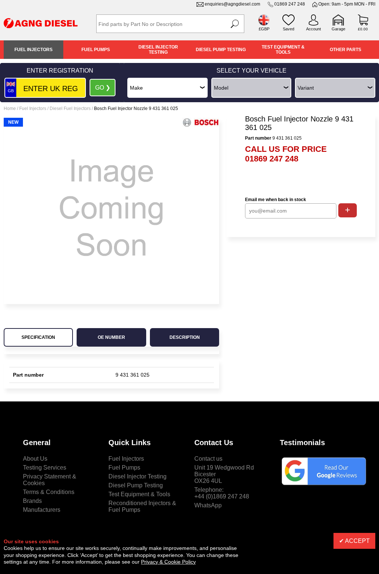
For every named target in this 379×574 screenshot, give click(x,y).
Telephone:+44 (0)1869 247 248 (221, 493)
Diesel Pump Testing (221, 49)
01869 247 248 (289, 4)
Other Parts (345, 49)
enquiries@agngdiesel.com (232, 4)
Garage (338, 29)
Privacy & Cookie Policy (168, 562)
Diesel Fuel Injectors (70, 108)
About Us (35, 458)
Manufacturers (41, 510)
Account (313, 29)
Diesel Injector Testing (158, 49)
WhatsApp (208, 505)
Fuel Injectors (33, 49)
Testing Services (44, 467)
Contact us (208, 458)
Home (10, 108)
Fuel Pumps (95, 49)
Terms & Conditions (48, 492)
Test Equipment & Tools (283, 49)
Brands (32, 501)
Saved (288, 29)
